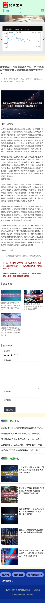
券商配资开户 (35, 574)
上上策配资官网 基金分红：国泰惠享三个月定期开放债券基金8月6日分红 (31, 470)
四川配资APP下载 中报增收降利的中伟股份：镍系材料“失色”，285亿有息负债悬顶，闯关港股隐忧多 (22, 266)
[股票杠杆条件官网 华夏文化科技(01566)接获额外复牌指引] (9, 536)
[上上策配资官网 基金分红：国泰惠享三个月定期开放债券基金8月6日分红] (9, 473)
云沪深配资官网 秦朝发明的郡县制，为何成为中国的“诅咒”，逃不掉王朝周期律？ (31, 491)
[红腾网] (13, 4)
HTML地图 (35, 589)
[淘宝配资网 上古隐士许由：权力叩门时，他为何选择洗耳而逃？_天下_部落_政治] (9, 556)
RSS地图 (26, 589)
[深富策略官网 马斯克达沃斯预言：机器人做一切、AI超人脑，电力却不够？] (9, 515)
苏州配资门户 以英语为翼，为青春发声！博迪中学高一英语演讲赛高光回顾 (22, 274)
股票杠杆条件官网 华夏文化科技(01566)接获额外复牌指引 (31, 530)
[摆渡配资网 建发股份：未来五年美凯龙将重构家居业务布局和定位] (33, 296)
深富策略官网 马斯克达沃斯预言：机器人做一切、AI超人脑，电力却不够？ (31, 511)
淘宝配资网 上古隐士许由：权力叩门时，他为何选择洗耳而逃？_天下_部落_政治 (31, 553)
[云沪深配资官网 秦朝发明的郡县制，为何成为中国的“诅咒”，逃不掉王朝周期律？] (9, 494)
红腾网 (5, 574)
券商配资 (18, 574)
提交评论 (9, 409)
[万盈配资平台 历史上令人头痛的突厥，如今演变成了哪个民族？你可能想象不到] (11, 319)
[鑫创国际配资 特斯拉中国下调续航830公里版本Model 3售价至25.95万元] (11, 295)
